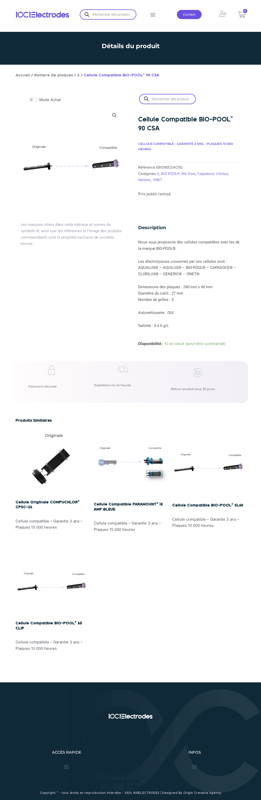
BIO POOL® (170, 174)
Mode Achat (50, 99)
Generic (144, 180)
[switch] (33, 100)
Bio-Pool (188, 174)
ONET (157, 180)
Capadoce (205, 174)
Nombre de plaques (53, 75)
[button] (153, 14)
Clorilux (222, 174)
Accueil (23, 75)
